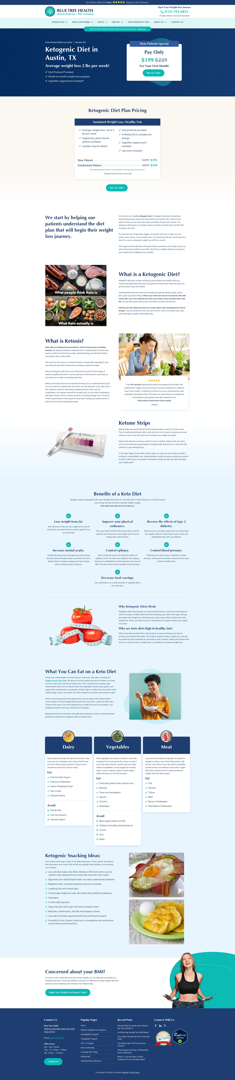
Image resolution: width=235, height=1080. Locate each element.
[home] (69, 11)
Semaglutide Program (90, 1034)
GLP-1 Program (87, 1043)
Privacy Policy (134, 1072)
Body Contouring (87, 1047)
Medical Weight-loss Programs (93, 1030)
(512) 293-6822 (176, 12)
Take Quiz (142, 29)
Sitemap (125, 1072)
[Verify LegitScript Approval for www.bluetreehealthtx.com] (180, 1037)
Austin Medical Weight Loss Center (58, 42)
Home (83, 1025)
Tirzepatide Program (89, 1039)
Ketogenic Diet (80, 42)
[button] (60, 22)
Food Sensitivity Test (138, 22)
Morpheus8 (85, 1056)
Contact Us (177, 22)
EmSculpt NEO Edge (89, 1052)
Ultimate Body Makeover (91, 1061)
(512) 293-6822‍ (57, 1038)
